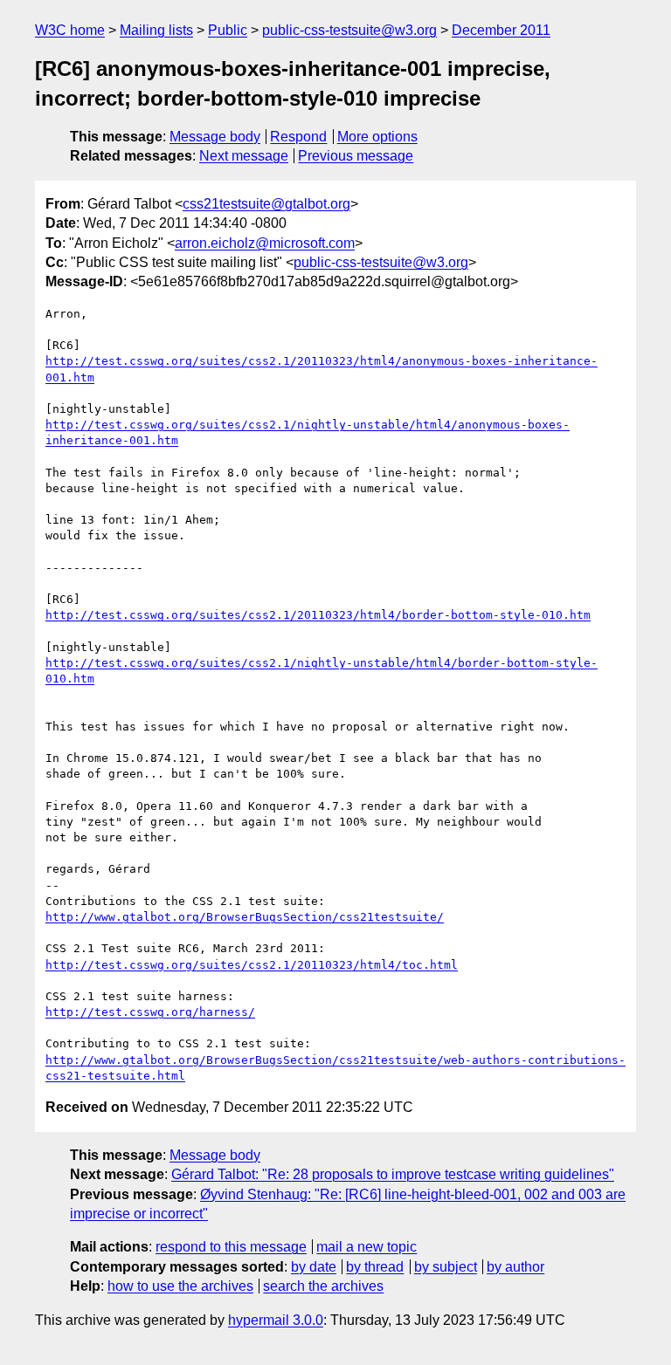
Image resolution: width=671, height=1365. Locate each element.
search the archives (323, 1286)
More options (377, 136)
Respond (298, 136)
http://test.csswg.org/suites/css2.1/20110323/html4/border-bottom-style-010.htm (318, 614)
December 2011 (501, 30)
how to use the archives (180, 1286)
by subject (445, 1266)
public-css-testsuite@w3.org (349, 30)
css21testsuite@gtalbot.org (266, 203)
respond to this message (231, 1246)
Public (227, 30)
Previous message (355, 155)
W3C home (70, 30)
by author (515, 1266)
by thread (375, 1266)
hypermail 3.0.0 (275, 1320)
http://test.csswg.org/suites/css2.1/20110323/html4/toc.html (251, 964)
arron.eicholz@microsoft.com (265, 243)
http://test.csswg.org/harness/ (150, 1012)
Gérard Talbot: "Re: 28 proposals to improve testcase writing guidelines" (392, 1174)
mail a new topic (366, 1246)
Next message (243, 155)
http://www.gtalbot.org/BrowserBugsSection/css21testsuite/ (244, 916)
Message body (214, 136)
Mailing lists (156, 30)
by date (313, 1266)
